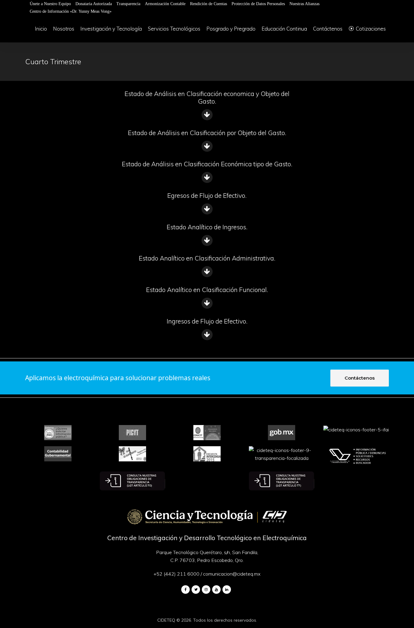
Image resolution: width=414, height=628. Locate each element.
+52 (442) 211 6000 (176, 574)
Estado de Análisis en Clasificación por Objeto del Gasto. (207, 133)
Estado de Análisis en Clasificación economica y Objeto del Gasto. (207, 97)
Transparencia (128, 4)
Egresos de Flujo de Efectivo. (207, 195)
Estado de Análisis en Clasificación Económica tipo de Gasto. (207, 164)
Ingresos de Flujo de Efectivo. (207, 321)
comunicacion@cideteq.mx (231, 574)
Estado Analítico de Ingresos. (207, 227)
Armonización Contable (165, 4)
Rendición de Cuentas (208, 4)
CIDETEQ (166, 620)
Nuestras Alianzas (304, 4)
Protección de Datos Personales (258, 4)
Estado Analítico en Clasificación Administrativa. (207, 258)
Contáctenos (360, 378)
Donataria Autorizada (93, 4)
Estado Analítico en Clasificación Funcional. (207, 290)
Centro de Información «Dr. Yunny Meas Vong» (71, 11)
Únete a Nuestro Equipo (50, 4)
